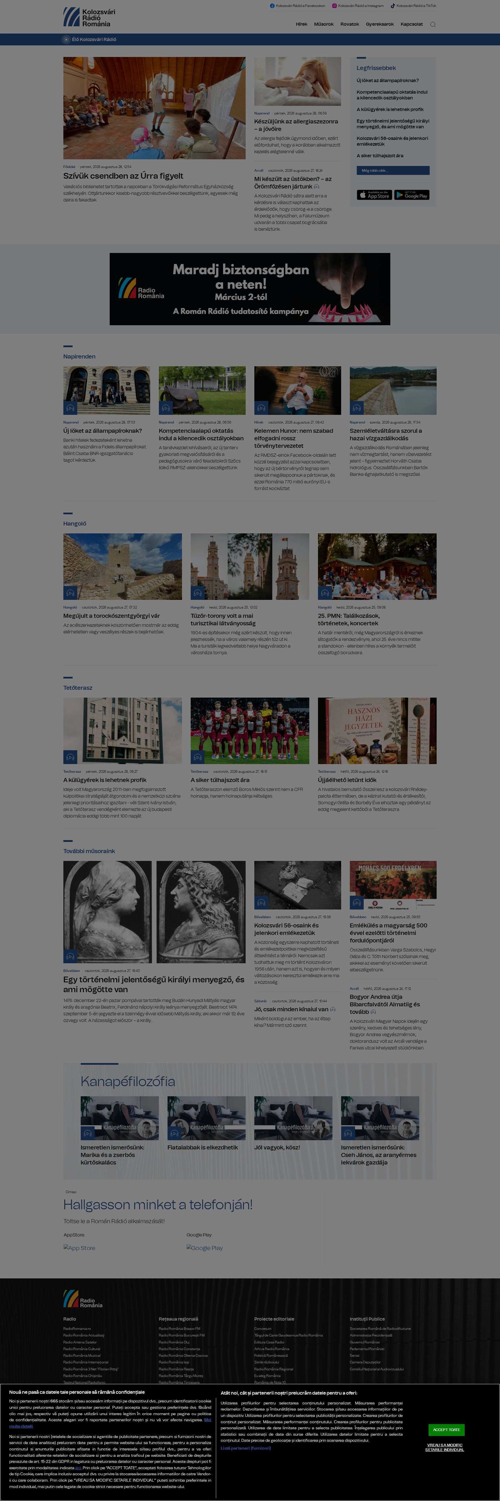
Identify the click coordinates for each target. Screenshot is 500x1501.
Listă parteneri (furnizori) (246, 1448)
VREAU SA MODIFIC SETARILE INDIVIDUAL (444, 1447)
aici (78, 1468)
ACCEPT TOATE (446, 1430)
